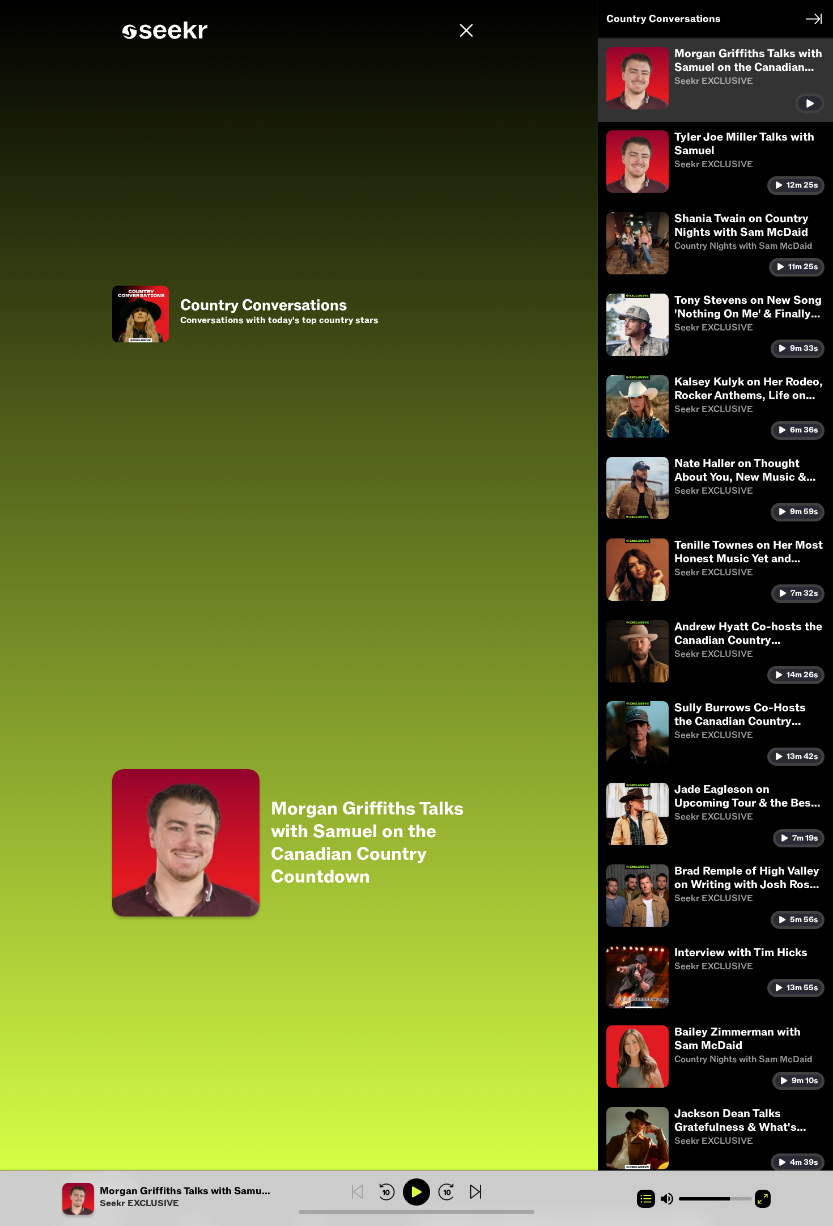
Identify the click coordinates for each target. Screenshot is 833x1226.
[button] (180, 1199)
